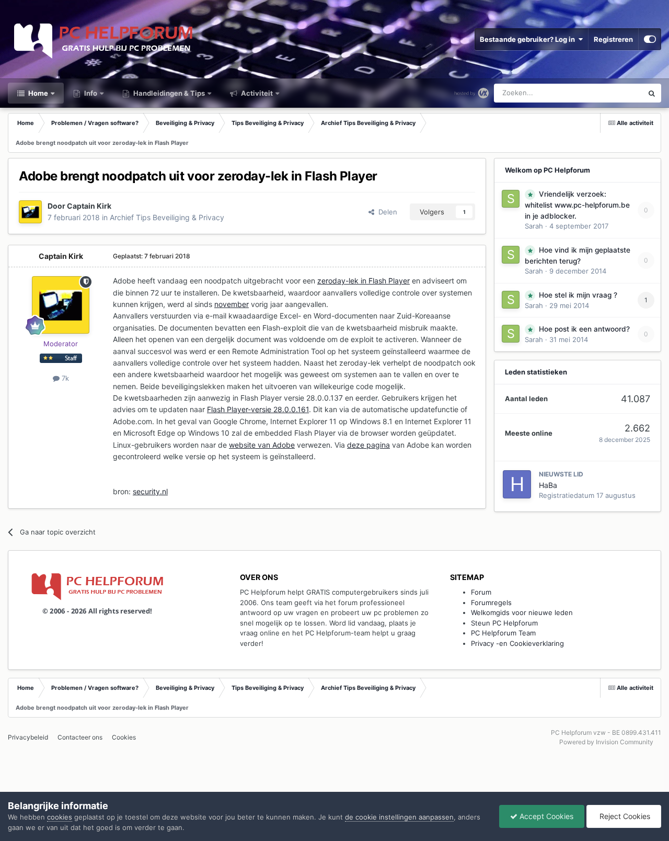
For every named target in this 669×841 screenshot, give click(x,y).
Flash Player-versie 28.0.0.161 (258, 409)
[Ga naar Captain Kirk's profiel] (30, 211)
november (231, 304)
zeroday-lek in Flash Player (363, 280)
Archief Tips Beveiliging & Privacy (167, 217)
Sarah (534, 226)
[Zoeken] (651, 93)
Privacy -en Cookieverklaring (517, 643)
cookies (59, 817)
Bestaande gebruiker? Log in (529, 39)
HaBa (548, 485)
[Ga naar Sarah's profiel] (511, 199)
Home (37, 93)
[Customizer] (650, 39)
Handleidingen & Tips (168, 93)
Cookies (124, 737)
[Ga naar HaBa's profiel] (517, 484)
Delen (385, 212)
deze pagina (368, 444)
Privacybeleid (28, 737)
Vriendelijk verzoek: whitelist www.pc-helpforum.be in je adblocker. (577, 205)
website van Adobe (262, 444)
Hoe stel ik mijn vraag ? (578, 295)
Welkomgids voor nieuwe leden (522, 612)
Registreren (613, 39)
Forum (481, 592)
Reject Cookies (623, 816)
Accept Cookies (545, 816)
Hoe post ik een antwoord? (584, 329)
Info (90, 93)
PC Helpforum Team (503, 633)
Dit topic (616, 93)
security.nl (150, 491)
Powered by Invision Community (606, 742)
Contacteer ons (79, 737)
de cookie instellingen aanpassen (399, 817)
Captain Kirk (89, 205)
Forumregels (491, 602)
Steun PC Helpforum (504, 623)
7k (64, 378)
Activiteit (256, 93)
